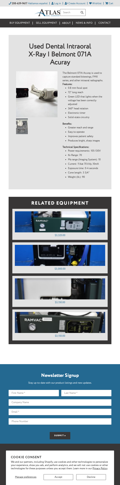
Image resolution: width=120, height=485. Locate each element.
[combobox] (73, 12)
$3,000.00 (60, 269)
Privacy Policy (100, 468)
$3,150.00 (60, 302)
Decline (91, 477)
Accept (58, 477)
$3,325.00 (60, 235)
